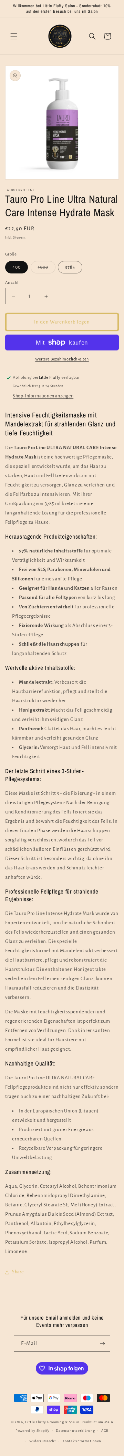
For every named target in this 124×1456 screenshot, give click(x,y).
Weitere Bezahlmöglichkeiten (62, 359)
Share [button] (18, 1272)
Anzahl (11, 282)
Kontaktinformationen (81, 1441)
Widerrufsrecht (42, 1441)
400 (16, 267)
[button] (13, 36)
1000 (46, 268)
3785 (70, 267)
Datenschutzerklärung (75, 1431)
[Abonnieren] (102, 1344)
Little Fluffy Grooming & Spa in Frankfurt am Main (69, 1422)
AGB (104, 1431)
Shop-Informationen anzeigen (43, 396)
